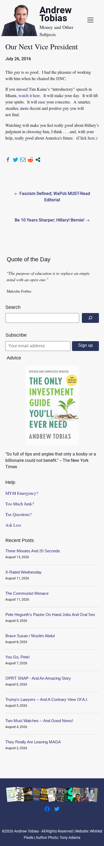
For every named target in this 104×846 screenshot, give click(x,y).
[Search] (90, 318)
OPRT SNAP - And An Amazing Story (38, 678)
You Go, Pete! (17, 657)
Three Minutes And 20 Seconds (32, 551)
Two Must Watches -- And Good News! (39, 720)
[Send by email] (23, 159)
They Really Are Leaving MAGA (33, 742)
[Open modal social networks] (38, 159)
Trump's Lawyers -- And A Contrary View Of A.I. (46, 699)
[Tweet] (15, 159)
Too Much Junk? (19, 503)
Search (13, 307)
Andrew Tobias (55, 15)
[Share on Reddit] (30, 159)
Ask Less (13, 525)
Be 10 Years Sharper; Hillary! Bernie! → (52, 220)
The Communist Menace (27, 593)
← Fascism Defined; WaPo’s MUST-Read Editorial (52, 196)
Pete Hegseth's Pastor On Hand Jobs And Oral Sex (50, 614)
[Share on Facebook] (8, 159)
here (91, 138)
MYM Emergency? (21, 493)
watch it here (29, 95)
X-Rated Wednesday (23, 572)
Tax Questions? (18, 514)
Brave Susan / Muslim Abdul (30, 636)
